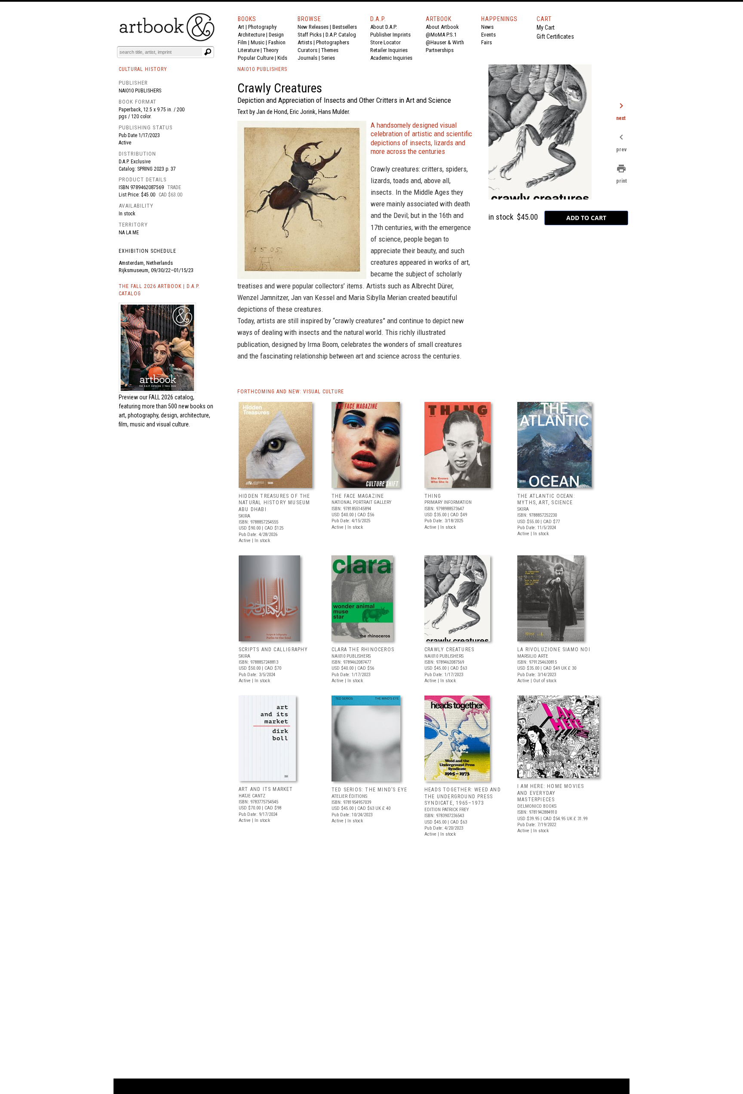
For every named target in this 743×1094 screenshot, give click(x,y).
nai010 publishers (140, 91)
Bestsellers (344, 27)
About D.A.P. (383, 27)
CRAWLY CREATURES (449, 650)
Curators (307, 50)
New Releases (313, 27)
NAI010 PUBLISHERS (262, 69)
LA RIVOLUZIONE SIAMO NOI (553, 650)
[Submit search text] (207, 52)
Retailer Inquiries (389, 50)
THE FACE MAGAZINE (358, 496)
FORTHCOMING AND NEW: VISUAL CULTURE (290, 392)
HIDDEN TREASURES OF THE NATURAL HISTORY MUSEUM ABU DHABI (274, 502)
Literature (248, 50)
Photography (262, 27)
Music (257, 42)
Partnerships (440, 50)
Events (488, 34)
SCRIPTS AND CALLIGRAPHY (273, 650)
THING (432, 496)
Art (241, 27)
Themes (329, 50)
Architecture (251, 34)
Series (328, 58)
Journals (307, 58)
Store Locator (385, 42)
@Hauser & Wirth (445, 42)
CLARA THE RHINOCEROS (363, 650)
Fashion (277, 42)
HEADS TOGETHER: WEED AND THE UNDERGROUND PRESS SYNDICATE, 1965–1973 (462, 796)
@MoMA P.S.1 (441, 34)
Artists (305, 42)
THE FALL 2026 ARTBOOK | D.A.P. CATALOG (159, 290)
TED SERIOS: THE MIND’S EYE (369, 790)
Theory (270, 50)
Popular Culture (255, 58)
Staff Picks (310, 34)
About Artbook (442, 27)
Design (276, 34)
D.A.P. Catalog (340, 34)
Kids (282, 58)
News (487, 27)
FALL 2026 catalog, (171, 397)
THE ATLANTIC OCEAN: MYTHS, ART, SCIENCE (546, 499)
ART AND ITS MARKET (266, 789)
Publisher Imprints (390, 34)
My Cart (546, 27)
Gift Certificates (555, 36)
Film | (244, 42)
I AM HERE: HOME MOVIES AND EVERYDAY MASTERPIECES (550, 793)
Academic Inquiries (391, 58)
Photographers (332, 42)
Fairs (486, 42)
